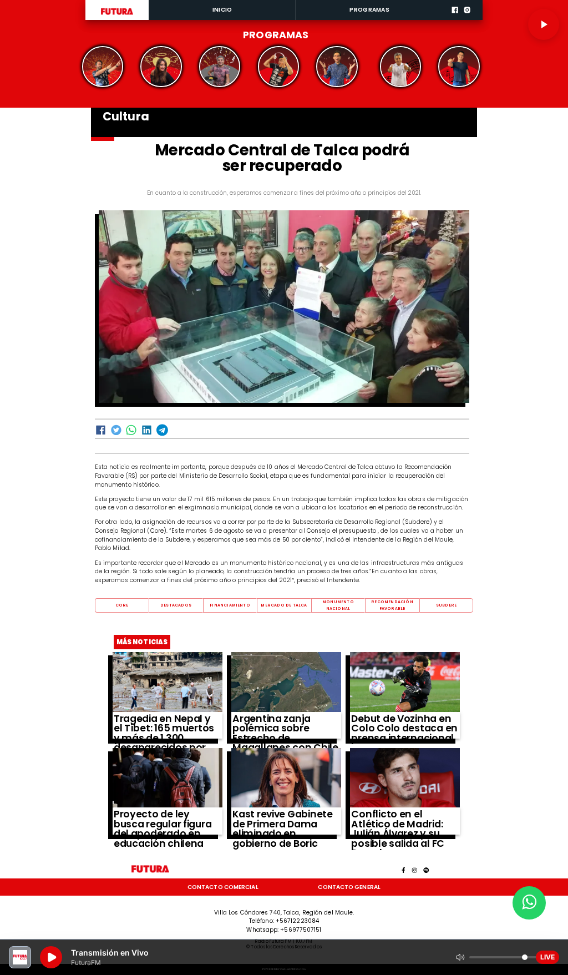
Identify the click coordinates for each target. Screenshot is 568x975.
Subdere (446, 605)
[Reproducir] (543, 24)
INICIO (222, 10)
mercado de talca (284, 605)
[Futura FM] (102, 66)
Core (122, 605)
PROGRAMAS (369, 10)
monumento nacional (338, 605)
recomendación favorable (392, 605)
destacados (175, 605)
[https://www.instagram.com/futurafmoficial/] (467, 19)
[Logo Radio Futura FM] (117, 15)
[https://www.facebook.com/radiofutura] (455, 19)
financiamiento (230, 605)
